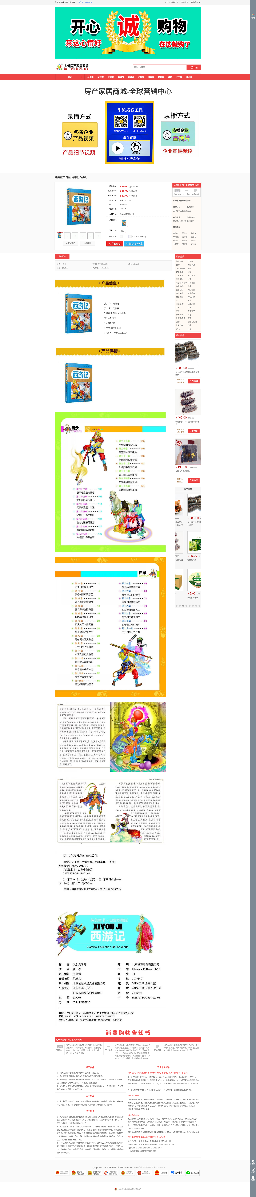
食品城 (189, 77)
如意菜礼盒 (181, 560)
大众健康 (191, 290)
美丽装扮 (179, 290)
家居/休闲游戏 (181, 283)
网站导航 (194, 2)
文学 (178, 311)
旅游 (178, 322)
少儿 (178, 329)
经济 (189, 279)
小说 (189, 329)
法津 (178, 301)
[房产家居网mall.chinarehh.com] (69, 66)
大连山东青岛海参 (182, 471)
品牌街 (90, 77)
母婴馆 (151, 77)
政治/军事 (180, 297)
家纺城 (100, 77)
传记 (189, 308)
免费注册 (88, 2)
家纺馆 (176, 234)
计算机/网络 (180, 318)
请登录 (80, 2)
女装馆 (176, 244)
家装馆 (141, 77)
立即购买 (114, 244)
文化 (189, 301)
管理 (189, 318)
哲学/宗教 (191, 297)
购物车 (253, 1164)
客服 (253, 18)
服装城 (111, 77)
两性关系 (179, 293)
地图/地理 (180, 286)
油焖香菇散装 (182, 598)
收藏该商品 (70, 243)
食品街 (184, 241)
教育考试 (191, 265)
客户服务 (184, 2)
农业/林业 (180, 272)
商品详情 (62, 256)
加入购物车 (134, 244)
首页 (166, 2)
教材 (178, 265)
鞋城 (170, 77)
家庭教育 (191, 293)
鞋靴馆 (193, 244)
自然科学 (191, 276)
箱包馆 (161, 77)
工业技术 (179, 276)
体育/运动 (191, 283)
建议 (253, 1172)
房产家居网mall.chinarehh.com (125, 1168)
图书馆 (179, 77)
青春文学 (191, 311)
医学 (189, 269)
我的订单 (174, 2)
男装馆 (184, 244)
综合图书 (179, 261)
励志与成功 (192, 322)
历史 (189, 325)
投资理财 (179, 279)
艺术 (178, 308)
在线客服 (87, 243)
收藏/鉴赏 (180, 304)
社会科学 (179, 325)
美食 (189, 286)
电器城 (131, 77)
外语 (189, 315)
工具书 (190, 261)
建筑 (189, 272)
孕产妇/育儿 (180, 315)
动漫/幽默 (191, 304)
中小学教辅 (180, 269)
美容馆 (121, 77)
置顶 (253, 1180)
